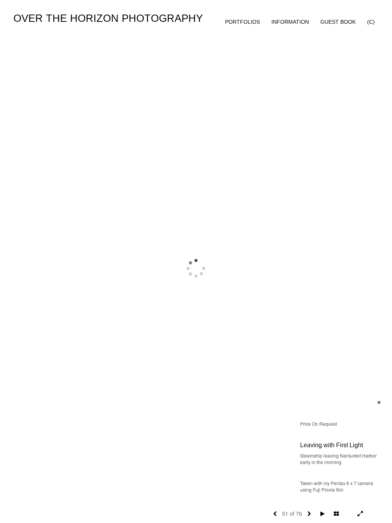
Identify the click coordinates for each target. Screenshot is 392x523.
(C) (371, 22)
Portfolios (242, 22)
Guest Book (338, 22)
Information (290, 22)
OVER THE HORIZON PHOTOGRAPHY (108, 18)
